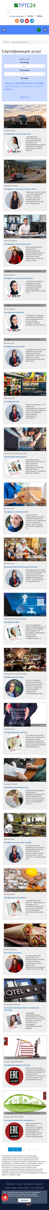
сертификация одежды (29, 83)
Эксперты (28, 1184)
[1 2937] (25, 1047)
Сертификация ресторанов (14, 677)
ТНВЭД (39, 16)
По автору (24, 62)
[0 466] (25, 226)
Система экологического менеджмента (19, 1120)
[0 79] (25, 116)
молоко (8, 89)
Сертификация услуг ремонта (15, 898)
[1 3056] (25, 439)
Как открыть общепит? (13, 953)
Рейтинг (10, 1184)
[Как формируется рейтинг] (45, 30)
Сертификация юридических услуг (17, 1065)
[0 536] (25, 171)
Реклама (39, 1188)
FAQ (32, 1188)
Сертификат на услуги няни (14, 346)
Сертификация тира (11, 402)
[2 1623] (25, 494)
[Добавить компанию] (17, 21)
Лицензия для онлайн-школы (15, 457)
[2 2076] (25, 604)
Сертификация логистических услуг (17, 134)
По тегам (24, 78)
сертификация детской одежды (32, 86)
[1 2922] (25, 1102)
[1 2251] (25, 659)
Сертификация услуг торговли (15, 732)
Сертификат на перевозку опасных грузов (20, 189)
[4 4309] (25, 549)
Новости (38, 1184)
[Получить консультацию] (39, 30)
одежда (9, 83)
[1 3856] (25, 384)
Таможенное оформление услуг (16, 787)
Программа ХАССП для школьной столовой (20, 567)
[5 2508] (25, 935)
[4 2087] (25, 825)
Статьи (19, 1184)
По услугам (24, 70)
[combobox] (24, 66)
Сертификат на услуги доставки (16, 512)
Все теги (24, 97)
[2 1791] (25, 880)
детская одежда (12, 86)
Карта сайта (23, 1188)
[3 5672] (25, 770)
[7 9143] (25, 990)
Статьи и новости (16, 16)
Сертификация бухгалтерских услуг (17, 244)
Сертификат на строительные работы (18, 278)
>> (38, 1149)
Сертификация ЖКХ (11, 622)
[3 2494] (25, 715)
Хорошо (24, 1200)
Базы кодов (11, 1188)
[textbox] (23, 66)
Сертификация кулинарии (14, 312)
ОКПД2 (30, 16)
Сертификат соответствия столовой (17, 842)
